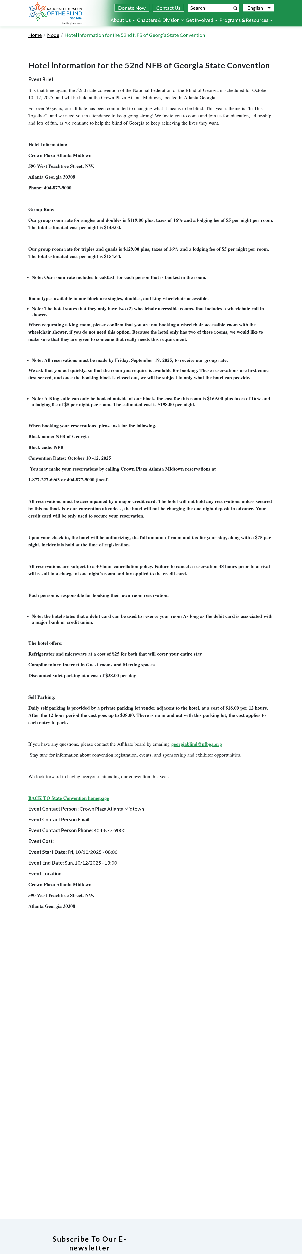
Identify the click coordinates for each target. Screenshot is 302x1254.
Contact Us (168, 8)
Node (53, 35)
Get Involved (199, 20)
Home (35, 35)
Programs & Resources (244, 20)
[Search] (235, 8)
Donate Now (132, 8)
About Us (121, 20)
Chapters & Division (158, 20)
